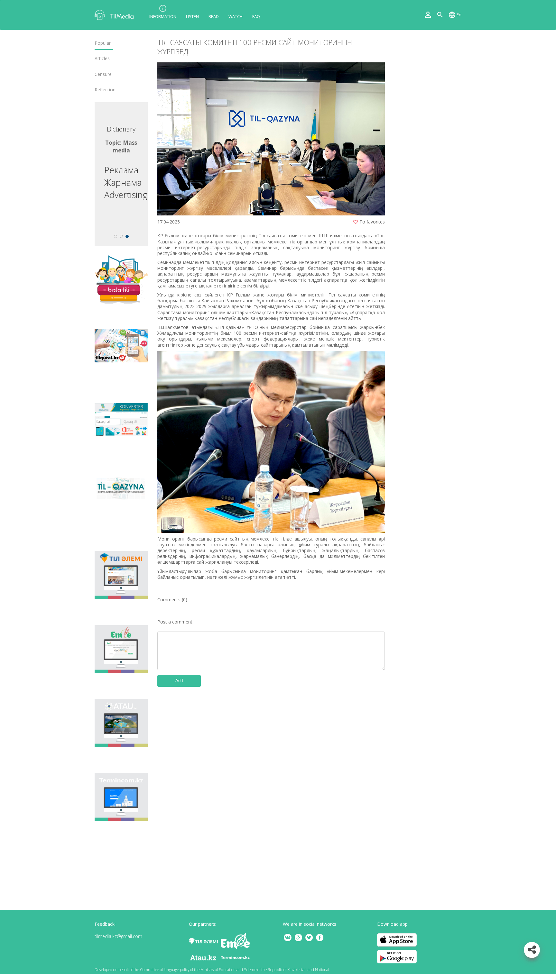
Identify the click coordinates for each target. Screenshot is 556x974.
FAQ (256, 16)
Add (179, 680)
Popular (103, 43)
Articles (102, 58)
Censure (103, 74)
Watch (235, 16)
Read (213, 16)
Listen (192, 16)
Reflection (105, 90)
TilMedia (115, 15)
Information (162, 16)
